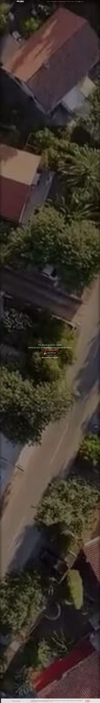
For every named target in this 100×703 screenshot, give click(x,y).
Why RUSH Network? (62, 1)
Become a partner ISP (50, 357)
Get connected (51, 353)
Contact (76, 1)
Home (48, 1)
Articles (68, 1)
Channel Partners (53, 1)
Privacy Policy (50, 701)
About (72, 1)
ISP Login (81, 1)
